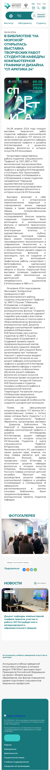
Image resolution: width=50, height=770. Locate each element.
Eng (39, 4)
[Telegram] (31, 569)
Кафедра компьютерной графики (18, 562)
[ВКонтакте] (24, 569)
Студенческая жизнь (14, 758)
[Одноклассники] (27, 569)
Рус (33, 4)
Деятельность (11, 753)
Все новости (41, 583)
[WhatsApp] (35, 569)
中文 (44, 4)
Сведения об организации (17, 766)
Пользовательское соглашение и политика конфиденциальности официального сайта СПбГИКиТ (22, 729)
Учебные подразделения (16, 762)
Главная (8, 745)
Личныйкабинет (41, 16)
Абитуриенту (10, 749)
